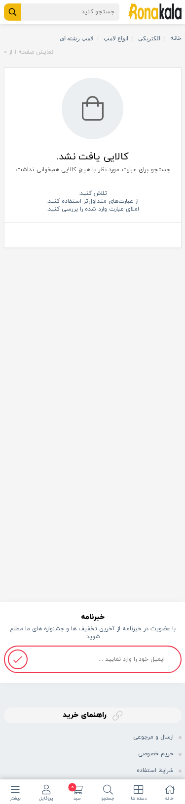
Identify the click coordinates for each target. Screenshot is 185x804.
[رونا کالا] (155, 11)
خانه (176, 38)
